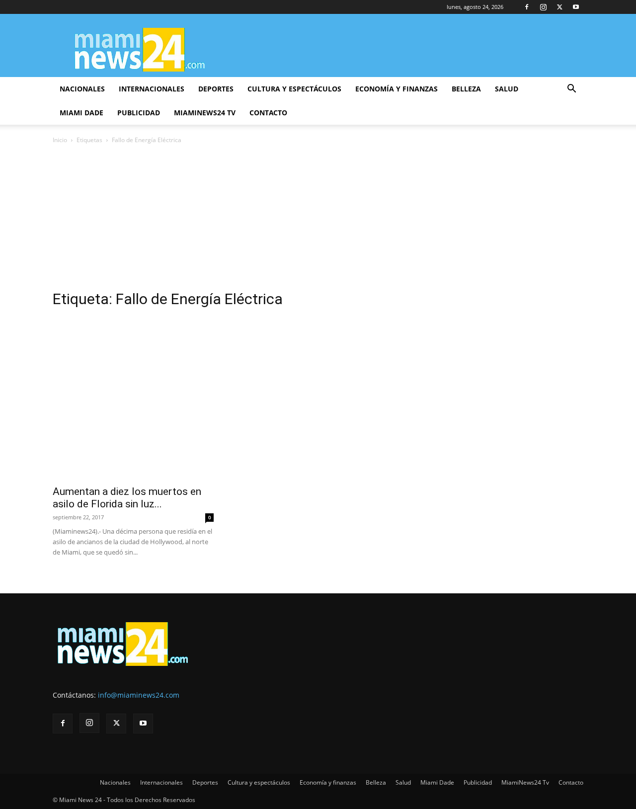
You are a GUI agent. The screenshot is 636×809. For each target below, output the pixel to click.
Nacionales (82, 88)
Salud (506, 88)
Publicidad (138, 112)
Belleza (466, 88)
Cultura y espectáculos (294, 88)
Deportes (216, 88)
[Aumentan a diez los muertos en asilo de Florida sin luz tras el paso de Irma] (133, 398)
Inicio (60, 140)
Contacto (268, 112)
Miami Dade (81, 112)
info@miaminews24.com (138, 695)
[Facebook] (526, 7)
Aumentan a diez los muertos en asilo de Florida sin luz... (127, 497)
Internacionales (151, 88)
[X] (559, 7)
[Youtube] (575, 7)
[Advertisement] (318, 220)
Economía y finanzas (396, 88)
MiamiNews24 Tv (205, 112)
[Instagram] (543, 7)
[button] (571, 89)
